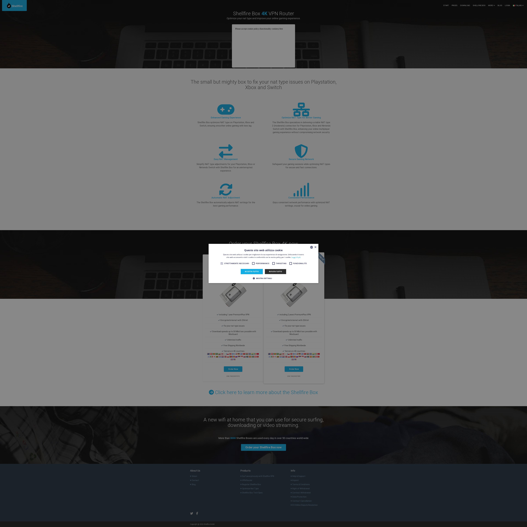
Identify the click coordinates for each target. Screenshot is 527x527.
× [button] (315, 247)
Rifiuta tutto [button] (275, 271)
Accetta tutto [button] (252, 271)
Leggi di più (296, 257)
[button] (263, 278)
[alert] (263, 263)
